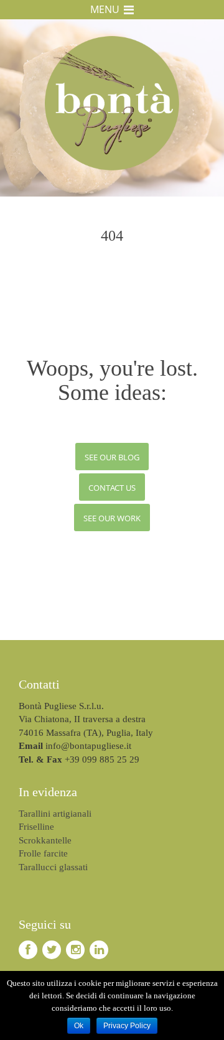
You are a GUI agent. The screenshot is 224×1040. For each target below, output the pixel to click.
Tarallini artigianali (55, 814)
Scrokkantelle (45, 840)
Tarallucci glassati (53, 867)
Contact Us (112, 487)
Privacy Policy (127, 1025)
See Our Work (112, 518)
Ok (78, 1025)
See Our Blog (112, 457)
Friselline (36, 827)
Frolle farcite (43, 853)
